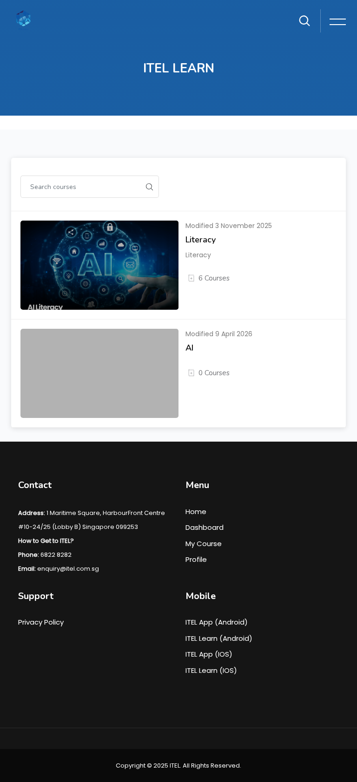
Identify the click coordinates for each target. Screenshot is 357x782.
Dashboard (204, 527)
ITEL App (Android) (216, 622)
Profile (196, 559)
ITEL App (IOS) (208, 654)
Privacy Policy (41, 622)
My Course (203, 543)
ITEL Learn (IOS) (211, 670)
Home (195, 511)
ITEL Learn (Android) (218, 638)
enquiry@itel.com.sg (68, 568)
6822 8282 (56, 554)
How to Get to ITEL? (46, 540)
